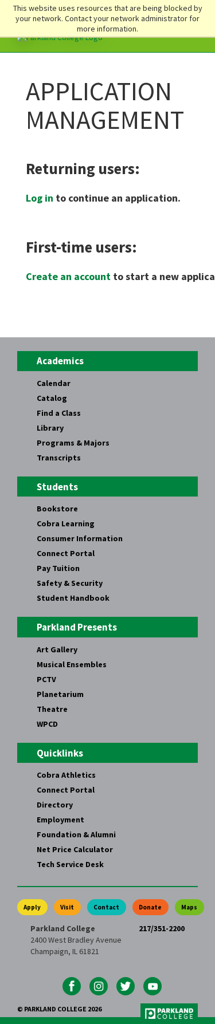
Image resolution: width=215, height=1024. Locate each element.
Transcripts (59, 457)
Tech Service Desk (70, 864)
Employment (60, 819)
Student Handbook (73, 598)
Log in (39, 197)
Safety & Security (70, 583)
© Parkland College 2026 (59, 1009)
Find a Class (59, 413)
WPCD (47, 724)
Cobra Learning (66, 523)
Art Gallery (57, 649)
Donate (150, 907)
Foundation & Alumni (76, 834)
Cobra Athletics (66, 775)
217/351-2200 (162, 928)
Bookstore (57, 508)
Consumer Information (80, 538)
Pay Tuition (58, 568)
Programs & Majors (73, 443)
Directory (55, 804)
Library (50, 428)
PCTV (46, 679)
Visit (67, 907)
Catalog (52, 398)
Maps (189, 907)
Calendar (54, 383)
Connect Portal (66, 553)
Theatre (52, 709)
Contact (106, 907)
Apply (32, 907)
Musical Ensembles (72, 664)
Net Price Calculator (75, 849)
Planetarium (60, 694)
